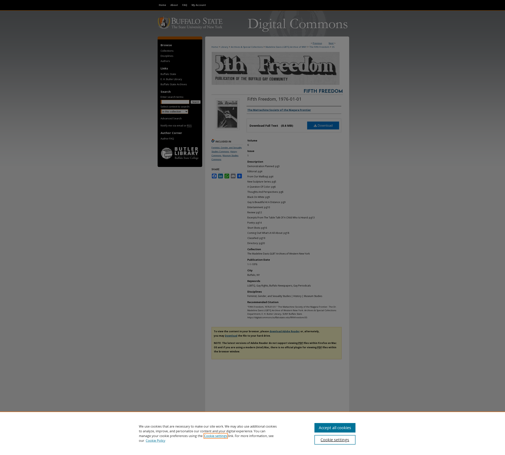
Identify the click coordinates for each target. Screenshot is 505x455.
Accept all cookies (335, 427)
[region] (252, 433)
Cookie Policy (155, 440)
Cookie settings (215, 436)
